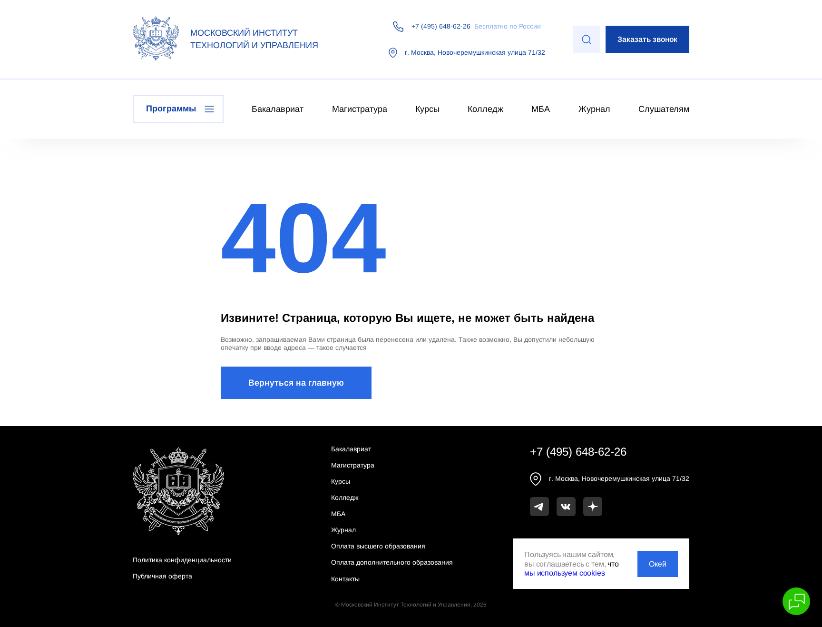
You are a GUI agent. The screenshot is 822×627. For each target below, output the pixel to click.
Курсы (427, 109)
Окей (657, 564)
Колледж (485, 109)
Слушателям (663, 109)
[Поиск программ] (586, 39)
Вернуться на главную (296, 383)
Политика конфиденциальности (182, 560)
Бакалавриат (277, 109)
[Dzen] (592, 506)
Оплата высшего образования (378, 546)
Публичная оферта (162, 576)
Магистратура (359, 109)
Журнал (594, 109)
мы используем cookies (564, 573)
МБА (540, 109)
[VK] (566, 506)
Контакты (345, 579)
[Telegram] (539, 506)
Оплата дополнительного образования (392, 562)
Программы (171, 108)
